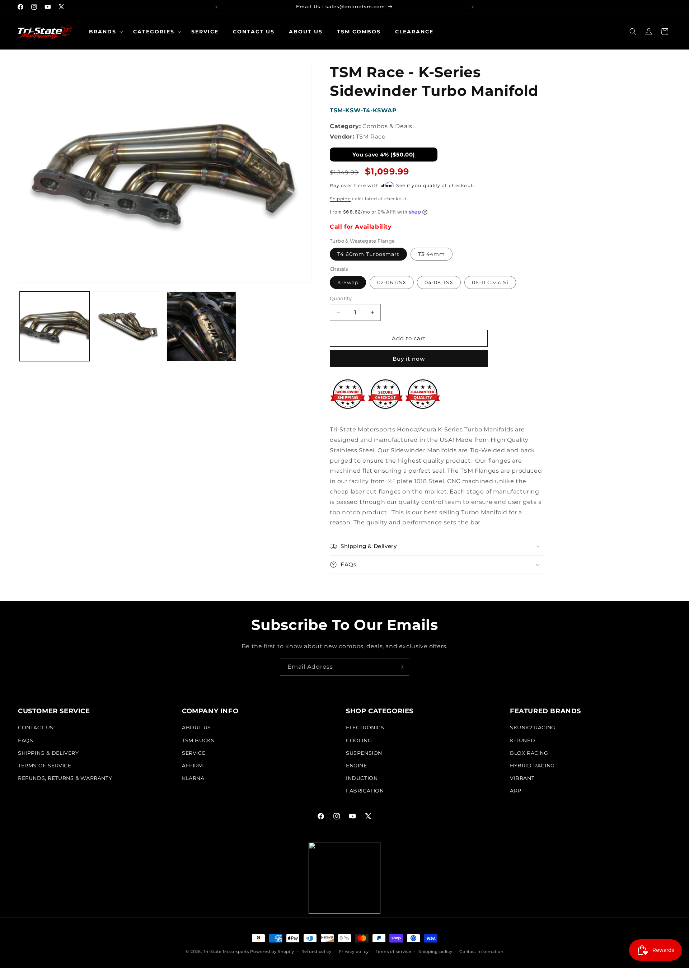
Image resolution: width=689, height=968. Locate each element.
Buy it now (409, 358)
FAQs (25, 740)
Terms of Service (44, 765)
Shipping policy (435, 951)
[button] (104, 31)
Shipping (340, 198)
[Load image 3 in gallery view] (201, 326)
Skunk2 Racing (533, 728)
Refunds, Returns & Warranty (65, 778)
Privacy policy (354, 951)
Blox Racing (529, 753)
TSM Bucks (198, 740)
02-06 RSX (391, 282)
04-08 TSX (439, 282)
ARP (515, 791)
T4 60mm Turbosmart (368, 254)
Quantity (341, 298)
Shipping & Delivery (48, 753)
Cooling (359, 740)
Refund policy (316, 951)
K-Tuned (522, 740)
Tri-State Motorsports (226, 951)
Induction (362, 778)
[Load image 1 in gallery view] (54, 326)
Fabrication (365, 791)
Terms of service (393, 951)
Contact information (481, 951)
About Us (196, 728)
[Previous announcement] (216, 7)
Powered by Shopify (272, 951)
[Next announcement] (473, 7)
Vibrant (522, 778)
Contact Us (35, 728)
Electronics (365, 728)
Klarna (193, 778)
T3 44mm (431, 254)
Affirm (192, 765)
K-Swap (347, 282)
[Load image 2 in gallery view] (128, 326)
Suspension (364, 753)
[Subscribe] (401, 667)
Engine (356, 765)
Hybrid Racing (532, 765)
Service (193, 753)
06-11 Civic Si (490, 282)
